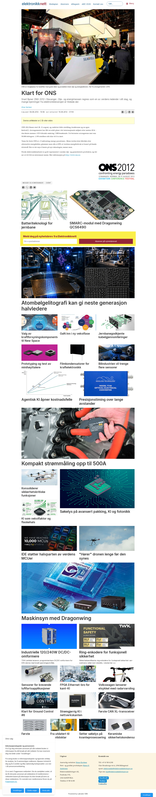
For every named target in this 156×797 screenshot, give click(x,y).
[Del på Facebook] (122, 112)
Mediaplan (53, 4)
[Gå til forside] (34, 4)
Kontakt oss (98, 4)
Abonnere (64, 4)
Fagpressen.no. (11, 782)
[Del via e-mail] (132, 112)
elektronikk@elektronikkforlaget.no (118, 769)
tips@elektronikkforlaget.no (117, 772)
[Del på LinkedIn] (129, 112)
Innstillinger (147, 795)
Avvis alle (46, 790)
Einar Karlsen (81, 762)
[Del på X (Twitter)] (126, 112)
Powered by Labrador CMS (78, 794)
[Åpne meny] (127, 3)
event (48, 183)
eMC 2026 (86, 4)
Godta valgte (32, 790)
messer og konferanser (33, 183)
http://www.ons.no (72, 155)
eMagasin (75, 4)
